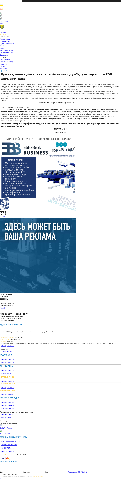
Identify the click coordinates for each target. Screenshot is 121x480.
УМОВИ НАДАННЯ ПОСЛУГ (11, 442)
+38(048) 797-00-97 (7, 394)
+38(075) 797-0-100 (7, 451)
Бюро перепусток (6, 50)
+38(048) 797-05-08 (7, 381)
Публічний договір (7, 44)
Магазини (3, 64)
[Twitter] (60, 16)
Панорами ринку (6, 53)
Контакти (3, 69)
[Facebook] (60, 13)
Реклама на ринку (6, 62)
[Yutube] (60, 18)
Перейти (3, 216)
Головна (3, 32)
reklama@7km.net (7, 409)
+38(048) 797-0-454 (7, 405)
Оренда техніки (5, 59)
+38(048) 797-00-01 (7, 388)
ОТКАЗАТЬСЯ (82, 472)
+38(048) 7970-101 (7, 359)
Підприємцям (5, 41)
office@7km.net (6, 351)
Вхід (1, 23)
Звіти (2, 48)
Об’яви (2, 66)
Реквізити (3, 46)
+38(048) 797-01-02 (7, 417)
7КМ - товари (5, 434)
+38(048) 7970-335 (7, 346)
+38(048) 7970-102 (7, 362)
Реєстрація (4, 21)
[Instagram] (60, 15)
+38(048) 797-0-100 (7, 448)
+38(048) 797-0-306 (7, 402)
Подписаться (73, 472)
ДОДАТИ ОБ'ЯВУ (60, 132)
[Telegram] (60, 19)
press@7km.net (6, 374)
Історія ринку (5, 39)
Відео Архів (4, 55)
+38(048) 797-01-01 (7, 414)
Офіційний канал (6, 428)
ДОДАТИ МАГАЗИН (60, 129)
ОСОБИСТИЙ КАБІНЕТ (9, 445)
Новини (3, 34)
